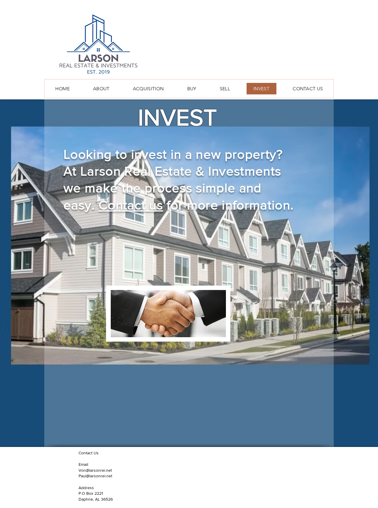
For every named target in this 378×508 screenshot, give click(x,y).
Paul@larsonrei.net (95, 475)
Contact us (131, 205)
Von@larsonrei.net (95, 470)
